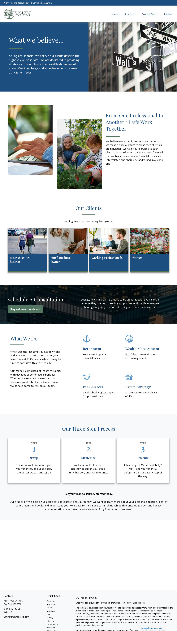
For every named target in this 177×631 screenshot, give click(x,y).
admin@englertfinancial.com (16, 616)
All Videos (51, 627)
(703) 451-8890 (17, 601)
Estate (49, 607)
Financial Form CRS (88, 597)
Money (50, 617)
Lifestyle (50, 621)
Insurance (51, 611)
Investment (52, 604)
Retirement (52, 601)
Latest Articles (53, 624)
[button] (114, 14)
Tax (48, 614)
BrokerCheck (139, 602)
